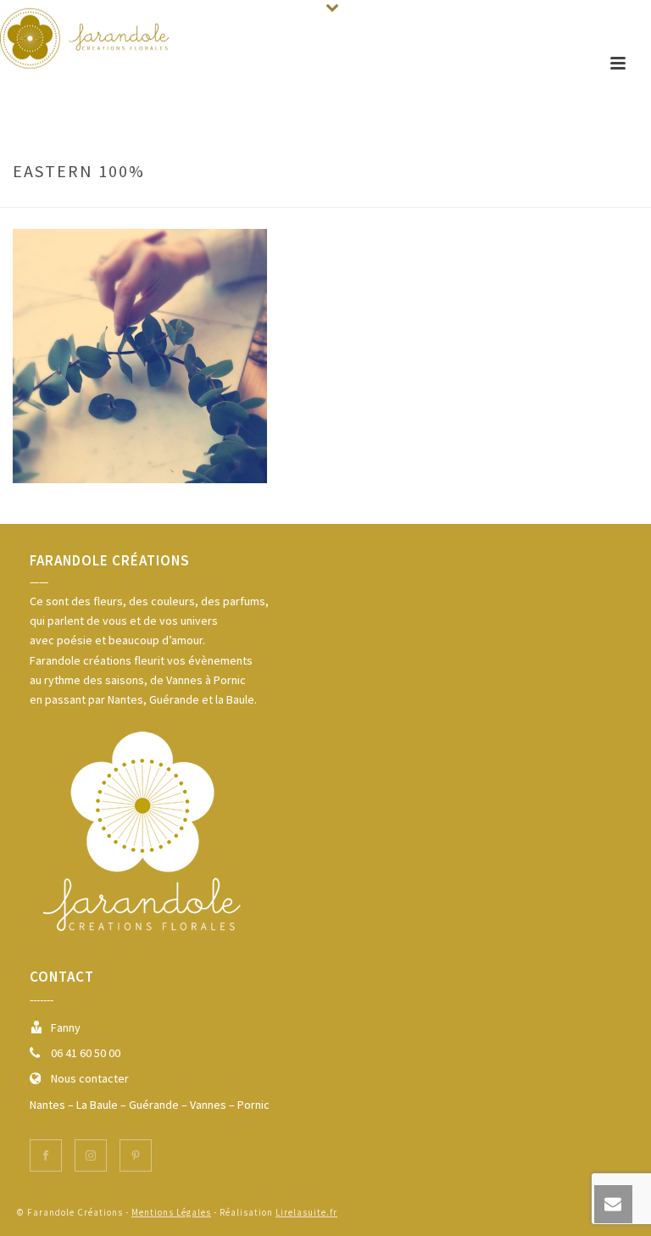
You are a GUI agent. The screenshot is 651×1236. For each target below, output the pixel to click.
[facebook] (46, 1155)
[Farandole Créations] (85, 38)
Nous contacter (90, 1078)
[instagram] (91, 1155)
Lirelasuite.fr (306, 1212)
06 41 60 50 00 (85, 1053)
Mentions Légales (171, 1212)
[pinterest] (136, 1155)
